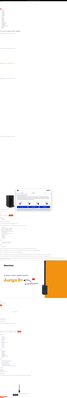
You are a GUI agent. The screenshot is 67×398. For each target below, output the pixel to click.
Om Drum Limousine (4, 22)
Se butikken (39, 0)
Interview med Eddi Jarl (5, 362)
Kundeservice (3, 23)
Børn (2, 341)
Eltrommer (3, 344)
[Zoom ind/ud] (1, 396)
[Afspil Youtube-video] (33, 279)
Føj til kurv (11, 215)
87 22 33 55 (2, 370)
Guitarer (3, 346)
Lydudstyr (3, 345)
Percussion (3, 15)
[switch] (29, 203)
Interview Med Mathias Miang (6, 361)
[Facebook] (6, 382)
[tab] (3, 218)
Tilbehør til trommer (5, 342)
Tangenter (3, 347)
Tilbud (3, 336)
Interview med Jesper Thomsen (6, 363)
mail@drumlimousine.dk (3, 371)
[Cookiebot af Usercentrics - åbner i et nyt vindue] (46, 190)
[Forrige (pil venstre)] (1, 397)
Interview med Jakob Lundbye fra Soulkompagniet (8, 365)
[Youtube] (17, 382)
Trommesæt (3, 337)
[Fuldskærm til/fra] (3, 396)
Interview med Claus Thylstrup (6, 364)
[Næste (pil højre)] (3, 397)
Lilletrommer (3, 14)
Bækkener (3, 339)
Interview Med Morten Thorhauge (6, 360)
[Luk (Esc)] (6, 396)
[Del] (5, 396)
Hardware (3, 343)
